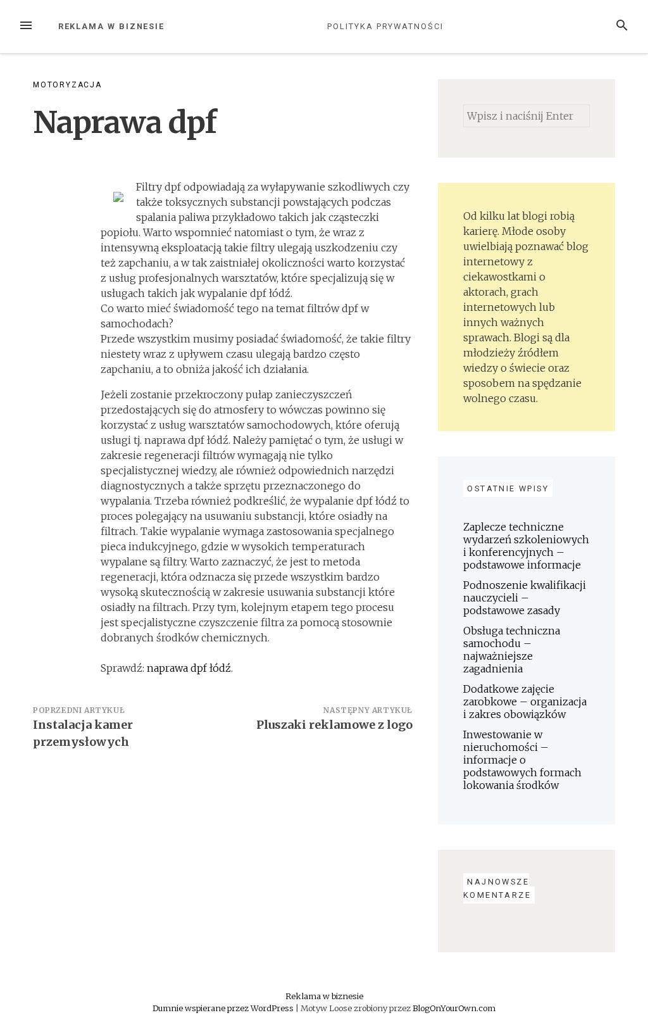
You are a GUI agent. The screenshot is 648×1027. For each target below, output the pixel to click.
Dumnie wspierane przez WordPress (224, 1008)
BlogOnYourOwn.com (454, 1008)
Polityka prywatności (385, 26)
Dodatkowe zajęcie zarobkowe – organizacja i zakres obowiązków (525, 702)
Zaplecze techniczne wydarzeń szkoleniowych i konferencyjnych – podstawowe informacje (526, 545)
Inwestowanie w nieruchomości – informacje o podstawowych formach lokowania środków (522, 759)
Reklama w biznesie (111, 26)
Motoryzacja (67, 84)
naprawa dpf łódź (189, 668)
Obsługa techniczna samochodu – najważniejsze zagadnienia (511, 649)
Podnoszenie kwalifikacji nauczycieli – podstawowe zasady (524, 598)
